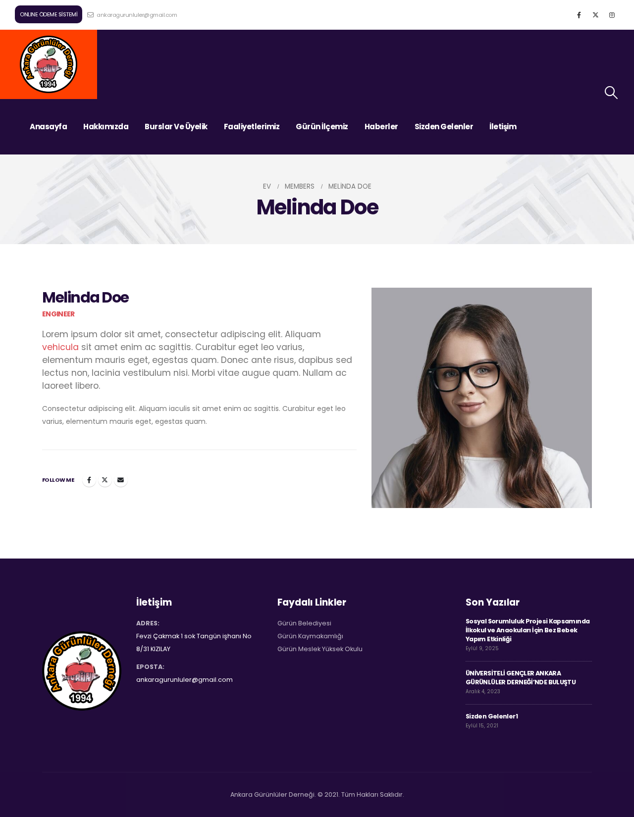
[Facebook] (579, 15)
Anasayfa (48, 126)
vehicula (60, 347)
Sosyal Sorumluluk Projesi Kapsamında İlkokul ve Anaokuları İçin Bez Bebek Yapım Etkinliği (527, 630)
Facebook (89, 480)
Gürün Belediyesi (304, 623)
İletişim (502, 126)
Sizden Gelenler (444, 126)
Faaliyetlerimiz (252, 126)
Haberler (381, 126)
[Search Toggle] (611, 92)
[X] (595, 15)
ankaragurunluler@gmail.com (136, 15)
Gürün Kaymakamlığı (310, 636)
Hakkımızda (105, 126)
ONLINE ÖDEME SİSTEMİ (48, 14)
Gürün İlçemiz (322, 126)
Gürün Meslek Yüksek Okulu (320, 649)
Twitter (105, 480)
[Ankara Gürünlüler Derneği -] (48, 64)
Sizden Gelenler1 (492, 716)
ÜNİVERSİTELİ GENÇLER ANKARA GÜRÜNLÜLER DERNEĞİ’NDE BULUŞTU (521, 677)
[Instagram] (612, 15)
